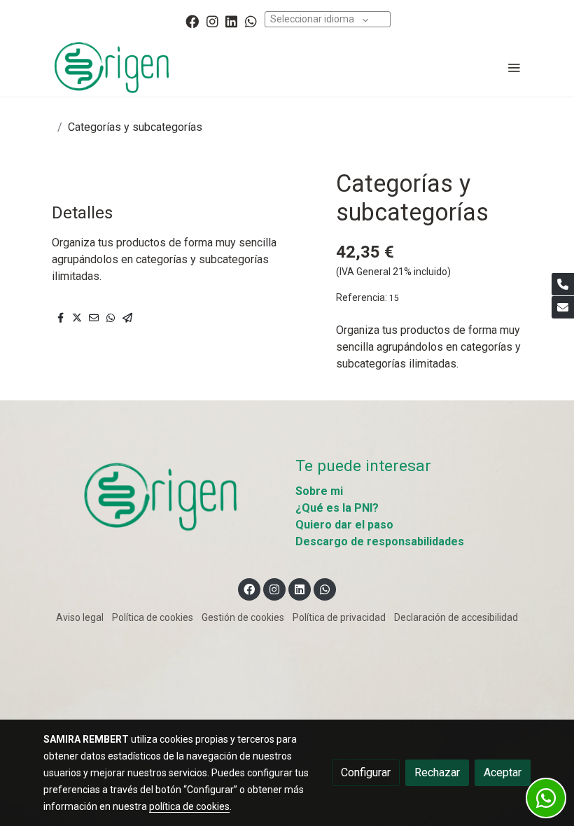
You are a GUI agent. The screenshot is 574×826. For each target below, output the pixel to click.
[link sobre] (161, 496)
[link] (112, 67)
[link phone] (563, 284)
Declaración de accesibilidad (456, 617)
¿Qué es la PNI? (337, 507)
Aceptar (503, 772)
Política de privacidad (339, 617)
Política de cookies (152, 617)
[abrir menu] (514, 67)
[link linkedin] (231, 20)
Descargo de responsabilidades (379, 541)
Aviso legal (80, 617)
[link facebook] (192, 20)
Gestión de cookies (243, 617)
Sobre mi (319, 491)
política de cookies (189, 806)
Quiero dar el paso (344, 524)
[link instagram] (212, 20)
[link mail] (563, 307)
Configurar (366, 772)
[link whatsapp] (251, 20)
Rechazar (437, 772)
